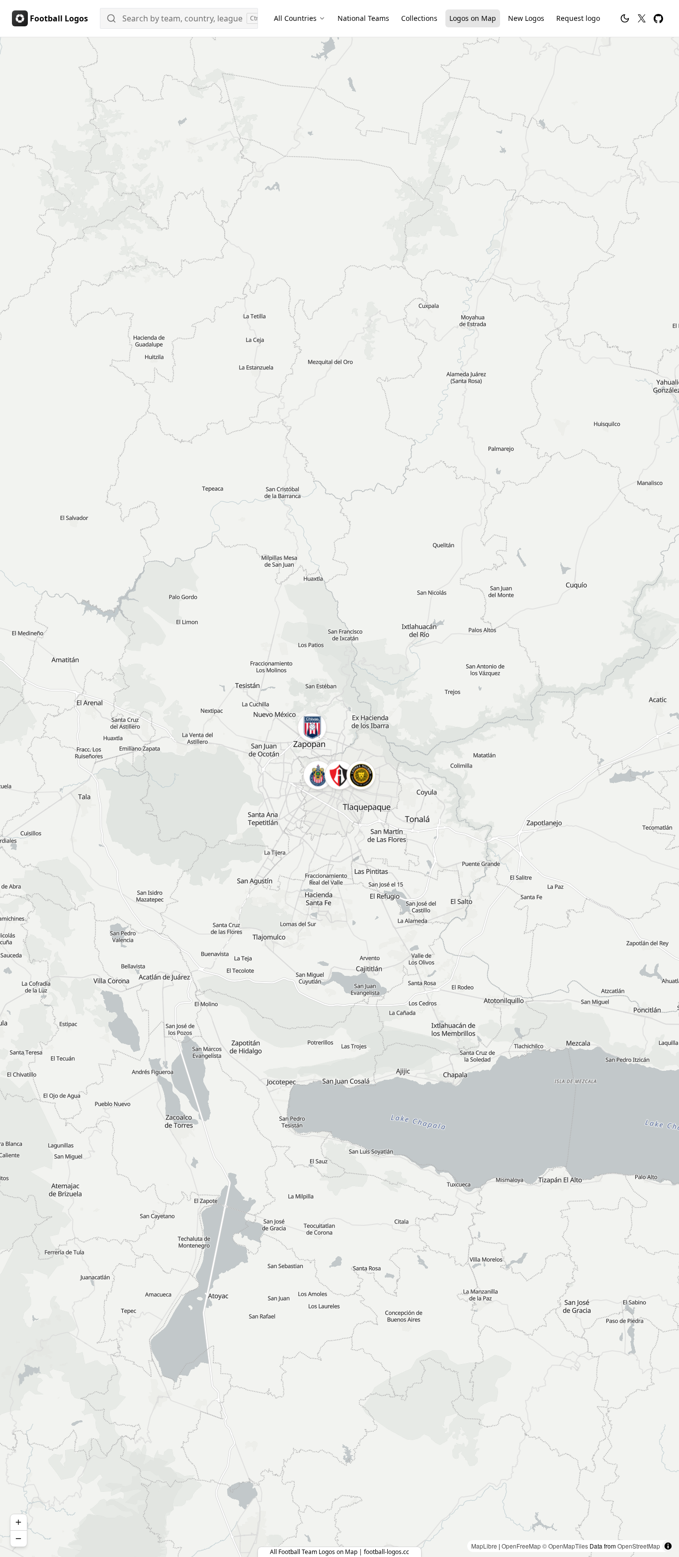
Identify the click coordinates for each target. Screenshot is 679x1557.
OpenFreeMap (521, 1546)
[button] (339, 775)
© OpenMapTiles (565, 1546)
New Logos (526, 18)
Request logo (578, 18)
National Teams (363, 18)
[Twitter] (642, 18)
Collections (419, 18)
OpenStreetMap (638, 1546)
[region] (339, 797)
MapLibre (484, 1546)
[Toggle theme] (625, 18)
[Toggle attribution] (668, 1546)
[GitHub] (658, 18)
